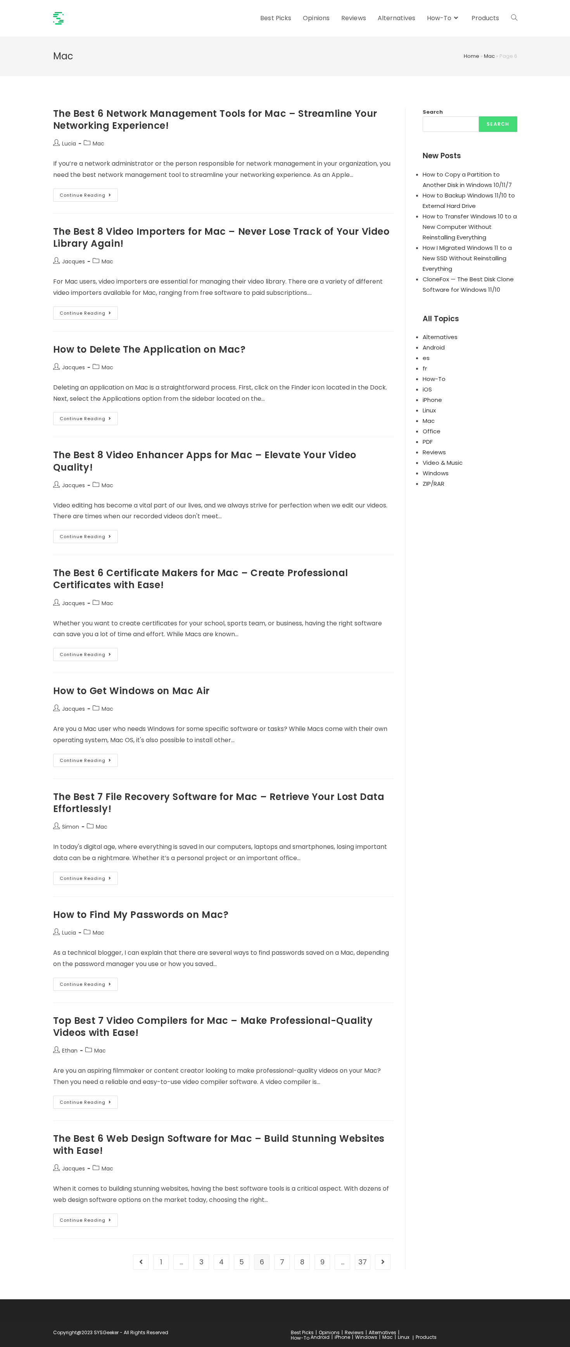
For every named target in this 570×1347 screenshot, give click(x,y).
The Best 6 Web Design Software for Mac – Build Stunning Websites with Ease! (219, 1144)
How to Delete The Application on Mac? (149, 349)
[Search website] (514, 18)
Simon (70, 827)
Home (471, 56)
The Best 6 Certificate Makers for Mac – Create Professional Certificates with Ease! (200, 578)
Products (426, 1337)
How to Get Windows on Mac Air (131, 690)
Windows (436, 473)
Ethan (70, 1050)
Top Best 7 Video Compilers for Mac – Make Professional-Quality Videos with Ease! (213, 1026)
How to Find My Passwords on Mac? (141, 914)
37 (362, 1262)
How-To (434, 379)
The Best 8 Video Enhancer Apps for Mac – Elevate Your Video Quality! (204, 460)
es (426, 358)
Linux (429, 410)
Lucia (69, 143)
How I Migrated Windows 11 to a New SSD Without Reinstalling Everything (467, 258)
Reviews (434, 452)
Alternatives (440, 337)
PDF (428, 442)
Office (431, 431)
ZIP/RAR (433, 484)
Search (433, 112)
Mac (489, 56)
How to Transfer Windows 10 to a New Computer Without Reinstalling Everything (470, 226)
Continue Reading (89, 196)
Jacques (73, 261)
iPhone (432, 400)
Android (434, 347)
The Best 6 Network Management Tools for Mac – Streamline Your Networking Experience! (215, 119)
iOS (427, 389)
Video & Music (443, 463)
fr (425, 368)
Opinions (329, 1332)
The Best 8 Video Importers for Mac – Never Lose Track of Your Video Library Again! (221, 237)
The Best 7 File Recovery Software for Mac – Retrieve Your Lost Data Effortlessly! (219, 802)
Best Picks (302, 1332)
